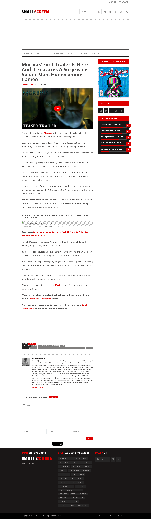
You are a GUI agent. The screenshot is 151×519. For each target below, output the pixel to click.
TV (38, 53)
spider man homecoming (76, 348)
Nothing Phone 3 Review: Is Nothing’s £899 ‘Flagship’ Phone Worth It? (114, 131)
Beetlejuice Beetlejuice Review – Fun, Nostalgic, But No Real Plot (114, 137)
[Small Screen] (49, 11)
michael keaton (44, 348)
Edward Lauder (28, 84)
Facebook (33, 298)
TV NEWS (63, 502)
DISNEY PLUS (64, 466)
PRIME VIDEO (81, 486)
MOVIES (28, 53)
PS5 (61, 490)
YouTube (32, 344)
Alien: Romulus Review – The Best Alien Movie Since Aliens (114, 143)
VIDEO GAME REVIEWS (67, 506)
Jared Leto (33, 348)
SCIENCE (78, 490)
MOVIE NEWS (55, 346)
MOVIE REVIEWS (77, 478)
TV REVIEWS (73, 502)
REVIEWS (82, 53)
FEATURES (97, 53)
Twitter (41, 387)
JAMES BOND (64, 474)
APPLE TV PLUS (65, 459)
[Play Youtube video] (57, 108)
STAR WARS (64, 494)
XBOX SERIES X (82, 506)
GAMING (58, 53)
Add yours (53, 397)
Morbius (54, 348)
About (112, 2)
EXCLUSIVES (76, 466)
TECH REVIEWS (64, 498)
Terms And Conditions (120, 516)
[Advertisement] (75, 35)
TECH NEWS (82, 494)
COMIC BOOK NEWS (80, 459)
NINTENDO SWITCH (66, 486)
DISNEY (88, 463)
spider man (62, 348)
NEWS (70, 53)
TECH (46, 53)
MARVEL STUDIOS (44, 346)
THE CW (75, 498)
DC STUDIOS (78, 463)
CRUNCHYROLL (65, 463)
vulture (89, 348)
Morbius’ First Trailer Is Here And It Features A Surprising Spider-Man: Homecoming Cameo (55, 71)
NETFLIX (71, 482)
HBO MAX (86, 470)
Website (34, 387)
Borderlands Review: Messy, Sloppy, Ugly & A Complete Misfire (114, 149)
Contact (123, 2)
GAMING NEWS (74, 470)
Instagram (46, 298)
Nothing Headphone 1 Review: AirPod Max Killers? (114, 125)
